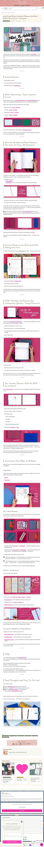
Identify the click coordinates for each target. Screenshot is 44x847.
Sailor (18, 427)
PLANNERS (22, 5)
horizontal (18, 107)
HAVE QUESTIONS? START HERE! (8, 796)
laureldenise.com (17, 85)
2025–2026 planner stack (17, 690)
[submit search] (36, 8)
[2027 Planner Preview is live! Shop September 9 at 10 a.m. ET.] (22, 3)
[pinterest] (25, 839)
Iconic (11, 281)
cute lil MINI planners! (27, 129)
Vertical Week (8, 182)
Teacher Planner (9, 389)
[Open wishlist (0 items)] (40, 8)
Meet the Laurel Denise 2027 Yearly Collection (7, 779)
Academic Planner (5, 735)
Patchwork (12, 427)
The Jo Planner (34, 735)
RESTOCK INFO (16, 5)
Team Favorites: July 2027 (22, 779)
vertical (13, 107)
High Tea (6, 477)
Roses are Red (16, 549)
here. (34, 232)
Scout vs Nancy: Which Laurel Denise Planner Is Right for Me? (36, 779)
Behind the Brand (20, 777)
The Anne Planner (28, 735)
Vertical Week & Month (32, 100)
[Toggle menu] (2, 8)
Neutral (20, 602)
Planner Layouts (21, 735)
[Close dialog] (21, 822)
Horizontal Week (9, 181)
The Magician (22, 545)
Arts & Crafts (15, 545)
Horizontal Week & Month (20, 100)
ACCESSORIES (27, 5)
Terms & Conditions (25, 843)
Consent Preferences (31, 843)
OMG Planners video (13, 689)
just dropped (33, 54)
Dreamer (19, 597)
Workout (29, 597)
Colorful (15, 602)
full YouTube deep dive (27, 211)
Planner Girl (14, 597)
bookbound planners (22, 657)
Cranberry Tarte (18, 281)
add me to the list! (12, 842)
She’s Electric (7, 480)
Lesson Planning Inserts (9, 639)
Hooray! (23, 597)
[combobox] (23, 8)
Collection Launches (13, 735)
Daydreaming (23, 549)
